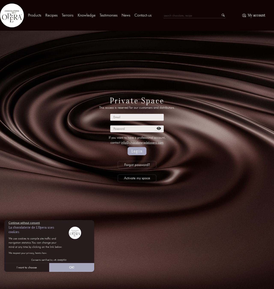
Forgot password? (137, 165)
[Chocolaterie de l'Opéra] (12, 15)
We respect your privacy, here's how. (28, 252)
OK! (71, 267)
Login (137, 151)
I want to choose (27, 267)
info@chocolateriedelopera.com (142, 142)
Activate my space (137, 178)
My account (256, 15)
